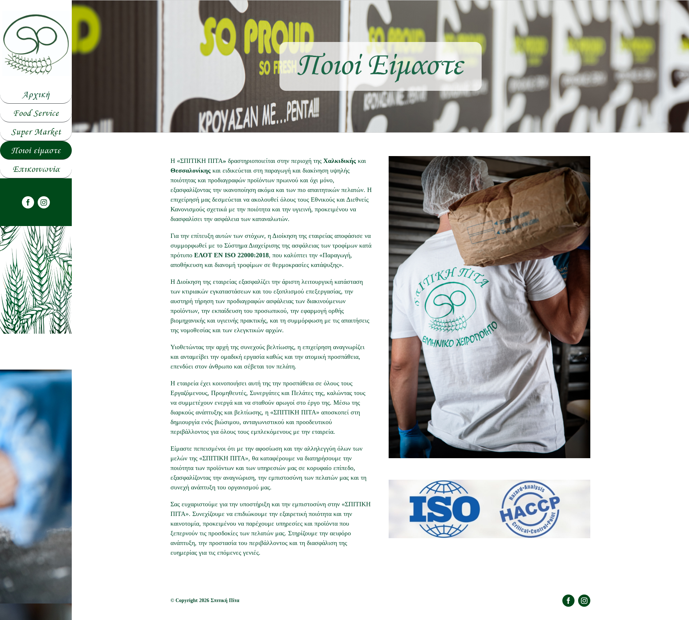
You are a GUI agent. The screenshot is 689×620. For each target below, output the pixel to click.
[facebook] (28, 202)
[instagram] (44, 202)
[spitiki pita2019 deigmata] (36, 14)
